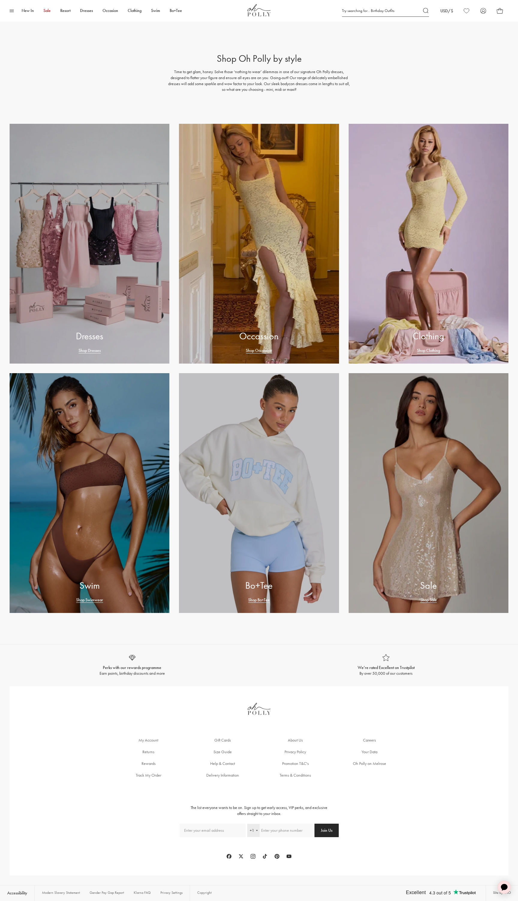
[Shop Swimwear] (89, 493)
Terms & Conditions (295, 775)
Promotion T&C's (295, 763)
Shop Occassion (259, 350)
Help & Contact (222, 763)
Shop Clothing (428, 350)
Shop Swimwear (89, 599)
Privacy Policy (295, 751)
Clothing (134, 10)
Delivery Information (222, 775)
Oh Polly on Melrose (369, 763)
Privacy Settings (171, 893)
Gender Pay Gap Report (107, 893)
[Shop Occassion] (259, 244)
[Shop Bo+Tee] (259, 493)
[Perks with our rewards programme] (132, 665)
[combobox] (253, 830)
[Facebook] (229, 856)
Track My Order (148, 775)
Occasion (110, 10)
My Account (148, 740)
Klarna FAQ (142, 893)
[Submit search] (426, 10)
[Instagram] (253, 856)
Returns (148, 751)
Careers (369, 740)
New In (28, 10)
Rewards (148, 763)
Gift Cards (222, 740)
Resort (65, 10)
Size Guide (222, 751)
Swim (155, 10)
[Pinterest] (277, 856)
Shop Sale (428, 599)
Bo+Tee (176, 10)
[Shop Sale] (428, 493)
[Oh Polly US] (259, 10)
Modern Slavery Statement (61, 893)
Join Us (326, 830)
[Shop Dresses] (89, 244)
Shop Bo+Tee (259, 599)
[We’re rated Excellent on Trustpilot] (385, 665)
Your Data (369, 751)
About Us (295, 740)
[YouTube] (289, 856)
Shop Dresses (90, 350)
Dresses (86, 10)
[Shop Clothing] (428, 244)
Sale (47, 10)
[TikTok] (265, 856)
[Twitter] (241, 856)
